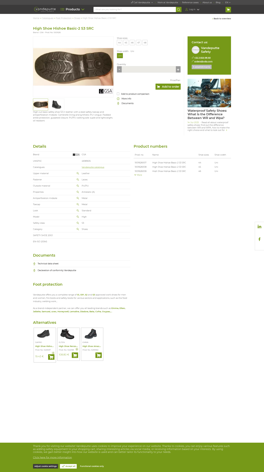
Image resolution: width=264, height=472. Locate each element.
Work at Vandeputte (167, 2)
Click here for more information (52, 457)
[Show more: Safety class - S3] (78, 223)
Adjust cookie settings (45, 466)
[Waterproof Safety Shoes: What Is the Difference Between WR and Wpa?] (209, 106)
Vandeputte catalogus (93, 167)
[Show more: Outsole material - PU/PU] (78, 186)
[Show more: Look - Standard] (78, 210)
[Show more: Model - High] (78, 217)
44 (119, 42)
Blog (218, 2)
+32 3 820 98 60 (202, 57)
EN (226, 2)
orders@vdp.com (203, 61)
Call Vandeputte (142, 2)
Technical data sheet (48, 263)
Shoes (77, 18)
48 (145, 42)
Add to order (170, 86)
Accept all (70, 466)
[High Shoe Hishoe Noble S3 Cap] (44, 334)
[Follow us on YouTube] (259, 245)
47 (138, 42)
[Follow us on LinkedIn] (259, 226)
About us (207, 2)
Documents (127, 103)
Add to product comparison (135, 94)
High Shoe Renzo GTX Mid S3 (73, 346)
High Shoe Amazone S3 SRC (96, 346)
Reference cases (190, 2)
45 (126, 42)
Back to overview (222, 18)
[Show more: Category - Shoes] (78, 229)
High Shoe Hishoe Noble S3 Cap (51, 346)
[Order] (51, 357)
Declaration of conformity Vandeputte (56, 270)
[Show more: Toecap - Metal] (78, 204)
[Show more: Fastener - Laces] (78, 179)
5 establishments (201, 67)
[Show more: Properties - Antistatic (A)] (78, 192)
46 (132, 42)
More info (126, 98)
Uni (120, 55)
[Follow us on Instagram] (259, 233)
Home (36, 18)
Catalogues (47, 18)
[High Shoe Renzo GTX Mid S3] (68, 334)
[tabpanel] (40, 105)
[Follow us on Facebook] (259, 239)
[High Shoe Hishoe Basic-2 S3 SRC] (73, 66)
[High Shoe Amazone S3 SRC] (92, 334)
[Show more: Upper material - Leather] (78, 173)
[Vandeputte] (45, 9)
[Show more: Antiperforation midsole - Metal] (78, 198)
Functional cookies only (92, 466)
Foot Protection (64, 18)
